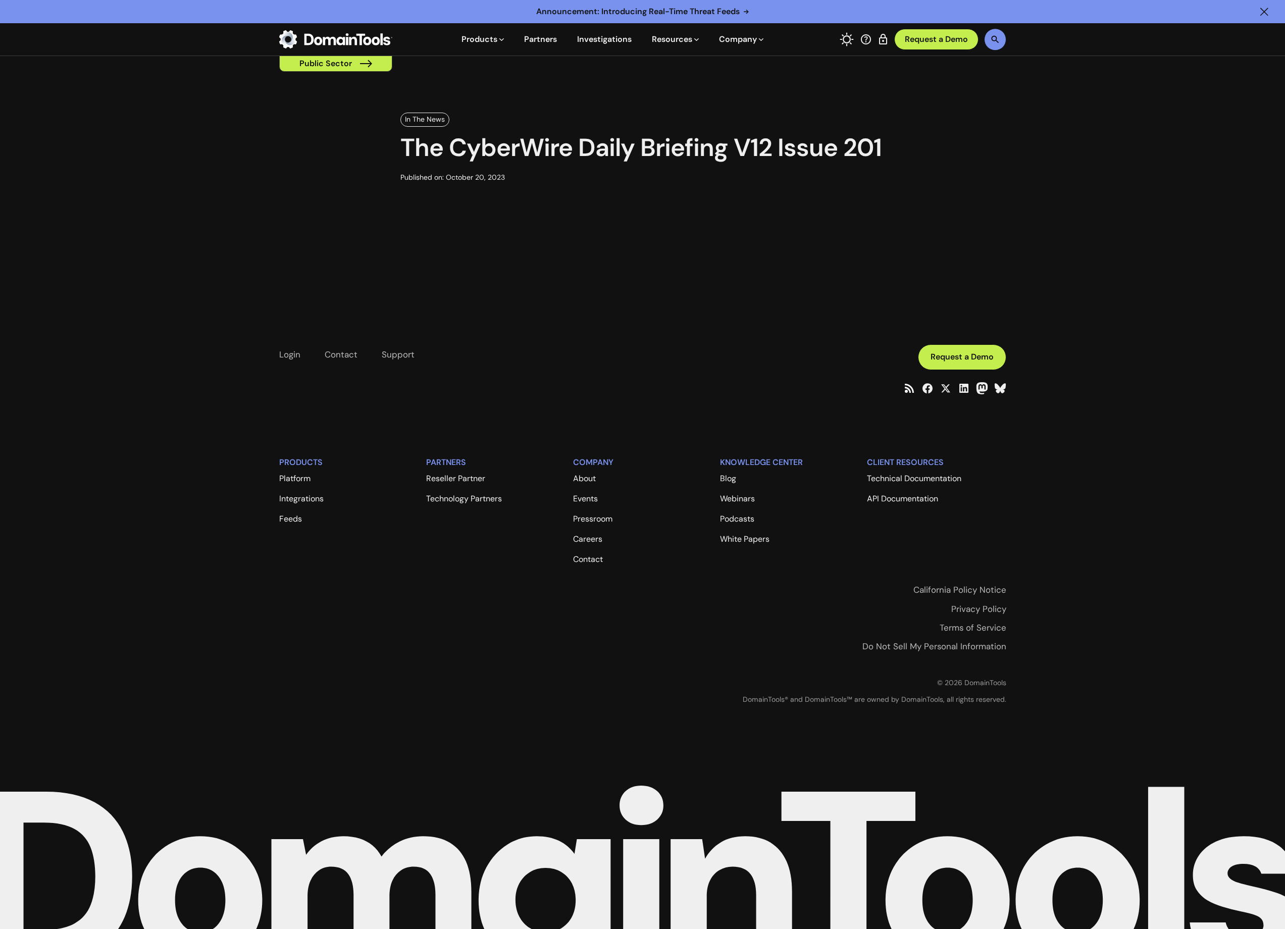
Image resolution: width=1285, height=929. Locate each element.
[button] (1264, 11)
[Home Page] (335, 39)
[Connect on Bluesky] (1000, 388)
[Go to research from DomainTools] (883, 39)
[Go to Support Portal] (866, 39)
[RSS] (909, 388)
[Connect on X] (946, 388)
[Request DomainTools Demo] (936, 39)
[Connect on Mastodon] (982, 388)
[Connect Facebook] (927, 388)
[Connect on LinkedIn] (964, 388)
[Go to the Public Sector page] (335, 64)
